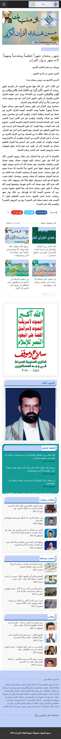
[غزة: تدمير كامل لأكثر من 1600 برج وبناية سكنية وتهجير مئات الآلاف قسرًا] (51, 603)
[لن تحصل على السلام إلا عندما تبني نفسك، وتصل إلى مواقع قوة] (44, 268)
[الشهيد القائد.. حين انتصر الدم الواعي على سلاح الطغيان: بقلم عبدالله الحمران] (51, 638)
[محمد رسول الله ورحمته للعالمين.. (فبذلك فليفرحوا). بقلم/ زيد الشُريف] (51, 662)
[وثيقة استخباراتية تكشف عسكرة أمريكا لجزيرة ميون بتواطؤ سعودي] (51, 567)
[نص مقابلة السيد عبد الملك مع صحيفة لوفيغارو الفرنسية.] (51, 521)
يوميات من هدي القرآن (50, 49)
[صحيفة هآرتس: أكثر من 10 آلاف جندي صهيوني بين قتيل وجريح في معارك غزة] (51, 591)
